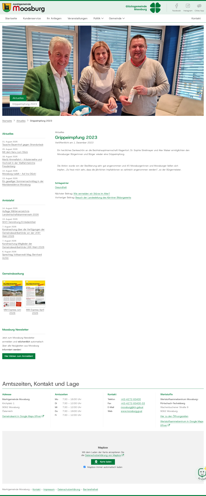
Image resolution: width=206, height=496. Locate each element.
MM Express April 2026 (35, 311)
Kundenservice (32, 18)
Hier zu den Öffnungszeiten (174, 416)
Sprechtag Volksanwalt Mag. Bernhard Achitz (22, 256)
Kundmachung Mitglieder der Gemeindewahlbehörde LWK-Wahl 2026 (23, 245)
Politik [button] (96, 18)
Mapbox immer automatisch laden (104, 467)
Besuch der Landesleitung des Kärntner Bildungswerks (103, 197)
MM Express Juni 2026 (12, 311)
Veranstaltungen (77, 18)
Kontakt (196, 18)
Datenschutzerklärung (69, 489)
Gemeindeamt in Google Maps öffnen (23, 416)
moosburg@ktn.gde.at (132, 407)
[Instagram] (187, 5)
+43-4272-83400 (131, 399)
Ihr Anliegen (54, 18)
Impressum (49, 489)
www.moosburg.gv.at (131, 411)
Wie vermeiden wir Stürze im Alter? (91, 193)
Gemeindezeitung (13, 273)
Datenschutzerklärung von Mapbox (104, 455)
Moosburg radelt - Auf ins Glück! (19, 173)
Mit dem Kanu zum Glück (15, 152)
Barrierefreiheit (90, 489)
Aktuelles (20, 120)
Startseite (11, 18)
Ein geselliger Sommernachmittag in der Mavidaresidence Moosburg (23, 183)
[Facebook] (176, 5)
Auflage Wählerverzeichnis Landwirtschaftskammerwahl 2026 (20, 213)
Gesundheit (61, 187)
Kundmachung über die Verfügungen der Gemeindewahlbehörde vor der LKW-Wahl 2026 (23, 233)
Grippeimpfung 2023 (41, 120)
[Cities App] (199, 5)
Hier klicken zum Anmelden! (19, 356)
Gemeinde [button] (115, 18)
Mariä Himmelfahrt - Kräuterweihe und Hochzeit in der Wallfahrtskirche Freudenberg (22, 163)
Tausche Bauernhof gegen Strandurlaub (22, 144)
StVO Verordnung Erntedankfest (19, 222)
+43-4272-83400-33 (133, 403)
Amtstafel (8, 200)
